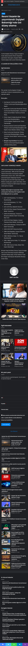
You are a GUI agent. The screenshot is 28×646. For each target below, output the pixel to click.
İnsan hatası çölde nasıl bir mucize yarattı (14, 464)
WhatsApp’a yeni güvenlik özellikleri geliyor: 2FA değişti (18, 526)
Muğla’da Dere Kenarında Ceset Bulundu (19, 331)
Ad (2, 397)
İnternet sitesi (4, 409)
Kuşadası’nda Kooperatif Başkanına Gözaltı (18, 510)
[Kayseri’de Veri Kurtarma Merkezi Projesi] (7, 356)
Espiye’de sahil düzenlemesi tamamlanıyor (13, 73)
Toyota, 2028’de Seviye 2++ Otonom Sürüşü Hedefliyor (18, 483)
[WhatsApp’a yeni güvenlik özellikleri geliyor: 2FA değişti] (6, 527)
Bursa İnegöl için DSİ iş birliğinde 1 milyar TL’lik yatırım (17, 534)
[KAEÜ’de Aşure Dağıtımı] (7, 342)
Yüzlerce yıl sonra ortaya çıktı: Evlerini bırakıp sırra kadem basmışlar (18, 565)
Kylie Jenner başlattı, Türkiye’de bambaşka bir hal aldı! (7, 332)
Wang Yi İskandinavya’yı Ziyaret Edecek (19, 363)
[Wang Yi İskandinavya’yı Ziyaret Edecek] (21, 356)
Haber (9, 10)
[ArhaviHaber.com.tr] (14, 5)
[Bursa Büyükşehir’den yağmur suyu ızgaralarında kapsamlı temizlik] (6, 542)
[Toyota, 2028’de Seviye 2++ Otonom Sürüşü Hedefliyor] (6, 484)
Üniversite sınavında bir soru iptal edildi (20, 347)
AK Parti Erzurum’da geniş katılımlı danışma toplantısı (18, 557)
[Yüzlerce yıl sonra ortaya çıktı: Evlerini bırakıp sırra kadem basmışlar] (6, 566)
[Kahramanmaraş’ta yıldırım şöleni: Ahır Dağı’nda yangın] (5, 80)
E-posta (3, 403)
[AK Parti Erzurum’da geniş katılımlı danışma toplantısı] (6, 558)
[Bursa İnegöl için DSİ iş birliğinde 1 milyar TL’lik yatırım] (6, 534)
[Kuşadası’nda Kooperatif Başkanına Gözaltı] (6, 513)
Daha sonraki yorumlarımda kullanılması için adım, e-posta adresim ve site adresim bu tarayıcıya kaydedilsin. (13, 418)
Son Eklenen (14, 431)
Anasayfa (5, 10)
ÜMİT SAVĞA (6, 29)
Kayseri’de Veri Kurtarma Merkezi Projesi (6, 363)
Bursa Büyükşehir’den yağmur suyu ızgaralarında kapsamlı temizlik (18, 542)
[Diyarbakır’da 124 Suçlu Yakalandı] (6, 551)
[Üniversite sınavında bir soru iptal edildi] (21, 342)
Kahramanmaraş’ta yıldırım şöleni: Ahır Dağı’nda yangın (16, 80)
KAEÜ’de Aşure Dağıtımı (5, 347)
